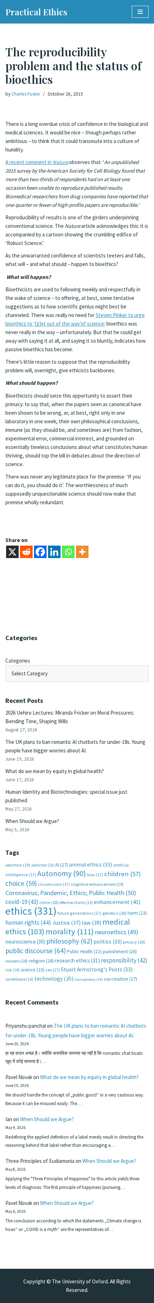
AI (61, 865)
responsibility (124, 960)
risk (12, 969)
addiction (42, 865)
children (122, 874)
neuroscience (25, 941)
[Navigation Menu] (140, 12)
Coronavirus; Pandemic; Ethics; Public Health (70, 893)
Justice (66, 922)
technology (53, 978)
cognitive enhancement (97, 884)
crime (48, 902)
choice (21, 883)
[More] (82, 552)
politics (107, 941)
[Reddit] (26, 552)
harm (137, 913)
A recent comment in (37, 162)
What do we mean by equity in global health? (54, 771)
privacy (134, 942)
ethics (31, 911)
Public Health (84, 952)
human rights (28, 922)
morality (69, 931)
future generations (79, 913)
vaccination (120, 979)
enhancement (117, 902)
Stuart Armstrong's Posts (97, 969)
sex (52, 969)
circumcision (54, 884)
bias (95, 874)
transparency (88, 979)
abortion (17, 865)
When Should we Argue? (32, 821)
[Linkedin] (54, 552)
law (91, 922)
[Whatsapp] (68, 552)
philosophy (69, 941)
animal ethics (90, 864)
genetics (114, 913)
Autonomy (61, 873)
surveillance (19, 979)
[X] (12, 552)
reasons (16, 961)
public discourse (35, 950)
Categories (17, 660)
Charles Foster (25, 94)
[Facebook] (40, 552)
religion (41, 960)
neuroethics (116, 932)
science (32, 970)
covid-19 (21, 902)
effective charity (76, 902)
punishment (120, 951)
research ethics (77, 960)
